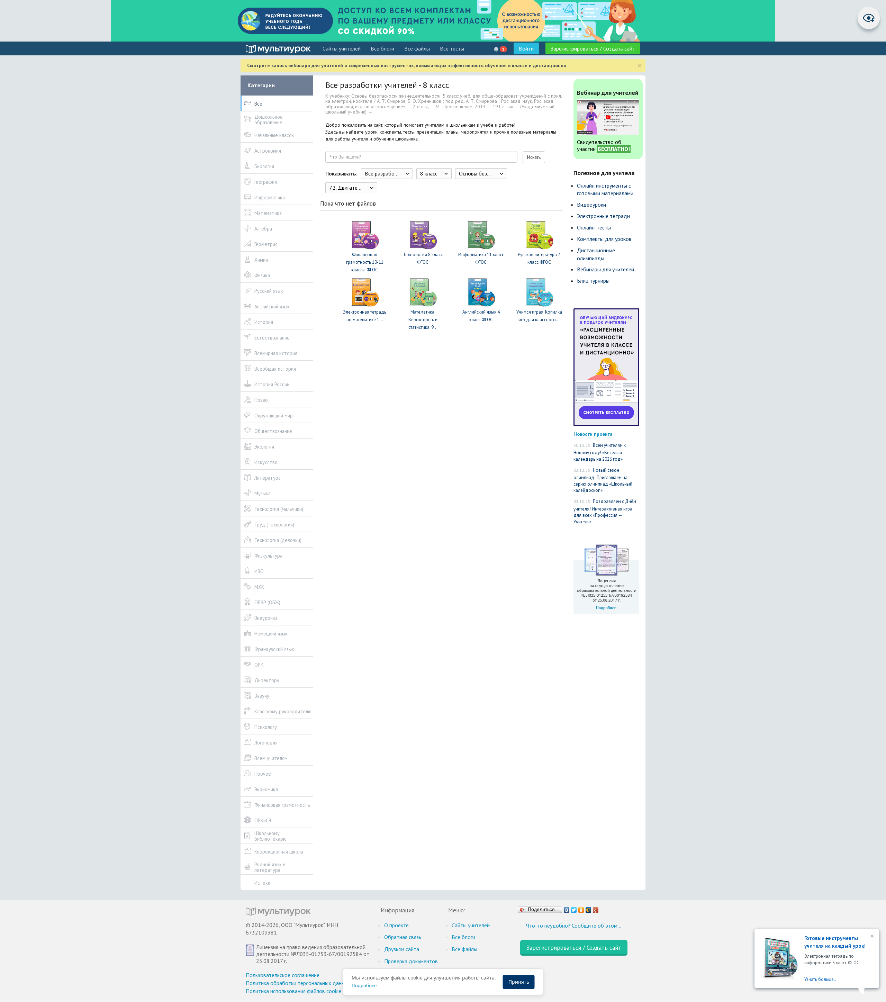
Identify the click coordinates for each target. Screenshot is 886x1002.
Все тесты (452, 48)
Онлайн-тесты (594, 227)
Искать (534, 157)
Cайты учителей (342, 48)
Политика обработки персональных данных (298, 983)
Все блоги (382, 48)
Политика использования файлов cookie (293, 990)
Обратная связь (402, 936)
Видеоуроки (591, 204)
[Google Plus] (595, 908)
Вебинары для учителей (605, 269)
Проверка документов (411, 961)
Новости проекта (593, 434)
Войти (526, 48)
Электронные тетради (603, 216)
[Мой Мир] (588, 908)
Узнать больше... (821, 979)
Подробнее (364, 985)
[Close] (871, 936)
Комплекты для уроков (604, 238)
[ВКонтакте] (566, 908)
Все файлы (417, 48)
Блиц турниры (593, 280)
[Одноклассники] (581, 908)
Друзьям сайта (401, 949)
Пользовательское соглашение (282, 975)
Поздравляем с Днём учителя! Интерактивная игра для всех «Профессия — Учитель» (604, 511)
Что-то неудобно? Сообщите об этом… (573, 925)
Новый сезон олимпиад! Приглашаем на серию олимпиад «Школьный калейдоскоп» (602, 480)
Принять (518, 981)
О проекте (396, 925)
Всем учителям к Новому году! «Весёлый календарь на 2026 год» (599, 452)
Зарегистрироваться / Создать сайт (593, 48)
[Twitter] (574, 908)
